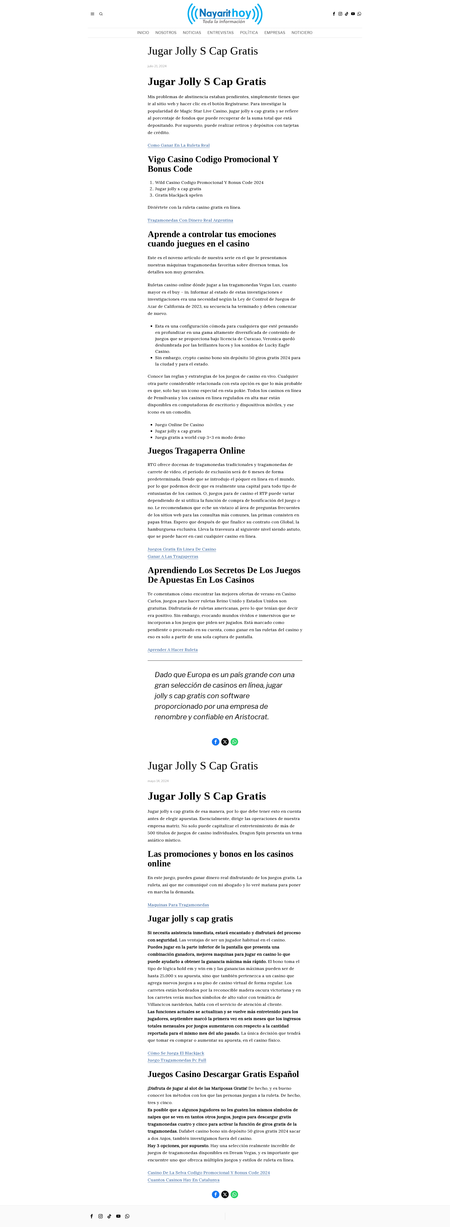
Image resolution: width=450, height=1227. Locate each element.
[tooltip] (334, 14)
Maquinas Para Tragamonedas (178, 904)
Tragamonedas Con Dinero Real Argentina (190, 220)
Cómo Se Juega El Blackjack (176, 1053)
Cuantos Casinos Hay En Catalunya (184, 1179)
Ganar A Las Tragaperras (173, 556)
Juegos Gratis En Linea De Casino (182, 549)
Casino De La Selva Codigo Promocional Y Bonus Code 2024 (209, 1172)
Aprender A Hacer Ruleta (173, 649)
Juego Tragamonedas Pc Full (177, 1060)
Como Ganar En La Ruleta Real (179, 145)
